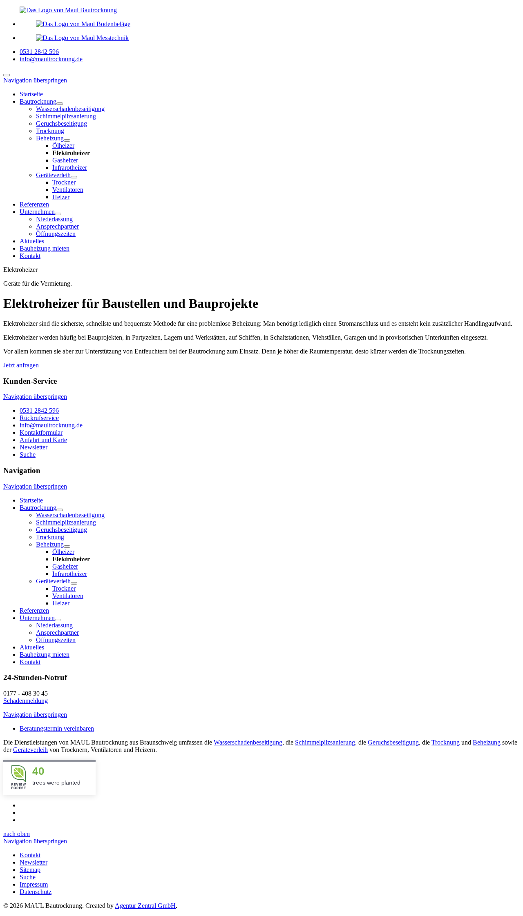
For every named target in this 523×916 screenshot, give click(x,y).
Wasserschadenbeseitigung (248, 742)
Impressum (34, 884)
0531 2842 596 (39, 51)
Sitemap (30, 869)
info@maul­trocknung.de (51, 425)
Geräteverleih (30, 749)
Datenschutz (35, 891)
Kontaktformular (41, 432)
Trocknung (445, 742)
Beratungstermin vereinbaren (57, 728)
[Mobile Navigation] (6, 75)
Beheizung (487, 742)
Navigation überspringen (35, 80)
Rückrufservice (39, 417)
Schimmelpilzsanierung (325, 742)
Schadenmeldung (25, 700)
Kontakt (30, 855)
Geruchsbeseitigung (393, 742)
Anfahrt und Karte (43, 439)
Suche (28, 454)
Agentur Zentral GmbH (145, 905)
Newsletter (33, 447)
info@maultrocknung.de (51, 59)
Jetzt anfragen (21, 365)
